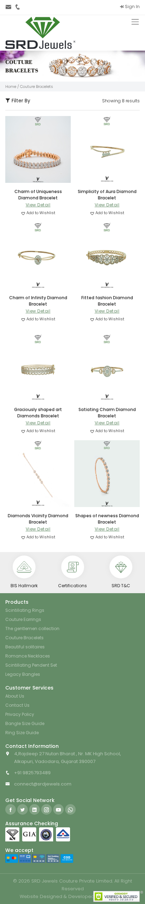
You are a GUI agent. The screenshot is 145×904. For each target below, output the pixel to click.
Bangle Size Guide (24, 723)
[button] (38, 213)
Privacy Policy (19, 714)
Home (10, 86)
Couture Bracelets (24, 638)
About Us (14, 696)
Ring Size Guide (22, 733)
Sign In (132, 6)
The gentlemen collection (32, 628)
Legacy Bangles (22, 674)
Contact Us (17, 705)
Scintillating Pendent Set (31, 665)
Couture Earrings (23, 619)
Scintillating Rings (24, 610)
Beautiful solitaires (25, 647)
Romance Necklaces (27, 656)
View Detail (38, 205)
